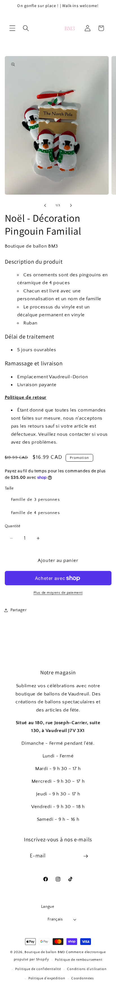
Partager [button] (18, 610)
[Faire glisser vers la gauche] (45, 205)
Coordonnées (82, 978)
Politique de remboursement (78, 960)
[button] (12, 28)
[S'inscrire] (85, 856)
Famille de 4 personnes (35, 512)
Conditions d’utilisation (86, 969)
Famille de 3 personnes (35, 499)
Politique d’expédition (46, 978)
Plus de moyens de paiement (58, 593)
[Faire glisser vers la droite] (71, 205)
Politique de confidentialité (38, 969)
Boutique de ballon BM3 (44, 952)
